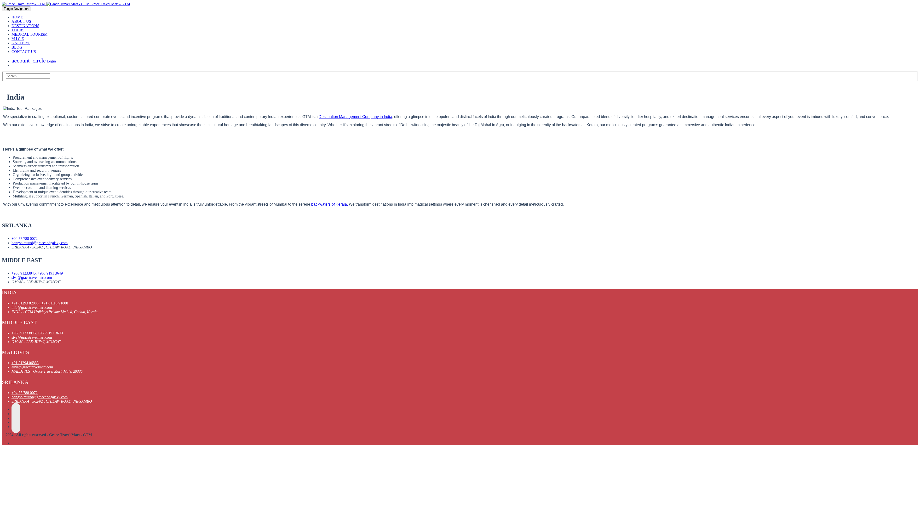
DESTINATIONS (25, 26)
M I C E (18, 39)
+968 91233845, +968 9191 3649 (37, 273)
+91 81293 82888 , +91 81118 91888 (40, 303)
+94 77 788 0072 (25, 238)
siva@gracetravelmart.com (32, 277)
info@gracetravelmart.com (32, 307)
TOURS (18, 30)
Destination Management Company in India (355, 117)
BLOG (17, 47)
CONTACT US (24, 52)
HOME (17, 17)
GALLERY (21, 43)
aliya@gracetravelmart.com (32, 367)
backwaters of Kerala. (329, 204)
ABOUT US (21, 21)
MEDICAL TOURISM (29, 34)
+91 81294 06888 (25, 363)
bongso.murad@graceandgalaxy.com (40, 243)
